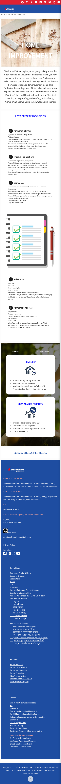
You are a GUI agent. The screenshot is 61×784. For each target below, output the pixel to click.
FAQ (11, 705)
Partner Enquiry (16, 725)
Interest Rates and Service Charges (24, 590)
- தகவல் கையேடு (18, 612)
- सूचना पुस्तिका (16, 604)
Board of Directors (17, 576)
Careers (13, 584)
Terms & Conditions (18, 728)
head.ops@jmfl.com (24, 744)
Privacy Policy (9, 545)
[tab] (16, 351)
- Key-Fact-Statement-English (23, 626)
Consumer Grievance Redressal (23, 702)
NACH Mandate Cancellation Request (25, 714)
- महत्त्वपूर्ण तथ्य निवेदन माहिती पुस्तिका (24, 632)
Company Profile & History (21, 573)
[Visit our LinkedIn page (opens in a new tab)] (9, 553)
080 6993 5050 (14, 532)
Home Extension (17, 673)
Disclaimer (7, 550)
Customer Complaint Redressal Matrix (26, 731)
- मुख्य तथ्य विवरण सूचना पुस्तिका (22, 629)
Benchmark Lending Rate (20, 593)
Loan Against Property (19, 681)
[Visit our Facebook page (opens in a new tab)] (5, 553)
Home (2, 14)
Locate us (14, 587)
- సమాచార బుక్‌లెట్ (18, 615)
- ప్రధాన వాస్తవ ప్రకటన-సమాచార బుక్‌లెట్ (27, 640)
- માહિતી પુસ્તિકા (17, 610)
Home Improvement (18, 670)
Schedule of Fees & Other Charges (30, 453)
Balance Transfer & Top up (21, 678)
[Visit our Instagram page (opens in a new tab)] (13, 553)
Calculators (15, 578)
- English (14, 601)
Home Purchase (16, 664)
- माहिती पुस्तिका (16, 607)
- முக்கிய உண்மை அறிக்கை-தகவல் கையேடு (29, 637)
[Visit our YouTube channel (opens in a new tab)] (18, 553)
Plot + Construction (18, 676)
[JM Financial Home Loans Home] (10, 9)
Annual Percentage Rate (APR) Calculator (27, 595)
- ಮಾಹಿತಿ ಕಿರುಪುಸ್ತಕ (18, 618)
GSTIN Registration (18, 722)
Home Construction (18, 667)
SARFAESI (14, 708)
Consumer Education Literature (23, 711)
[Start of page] (30, 779)
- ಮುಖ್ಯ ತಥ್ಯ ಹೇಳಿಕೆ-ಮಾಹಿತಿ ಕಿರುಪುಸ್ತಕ (25, 643)
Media (12, 581)
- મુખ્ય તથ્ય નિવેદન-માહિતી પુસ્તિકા (25, 635)
